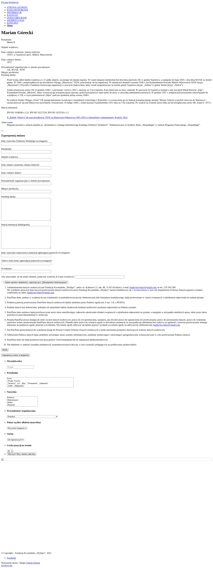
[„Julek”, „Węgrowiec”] (40, 386)
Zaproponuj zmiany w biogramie (15, 355)
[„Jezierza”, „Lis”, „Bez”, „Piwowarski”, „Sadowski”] (40, 383)
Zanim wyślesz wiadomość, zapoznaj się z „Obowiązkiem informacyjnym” (36, 282)
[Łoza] (40, 378)
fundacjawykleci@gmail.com (143, 287)
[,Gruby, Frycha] (40, 381)
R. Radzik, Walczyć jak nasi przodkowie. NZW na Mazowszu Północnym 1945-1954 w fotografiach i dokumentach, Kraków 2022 (67, 117)
